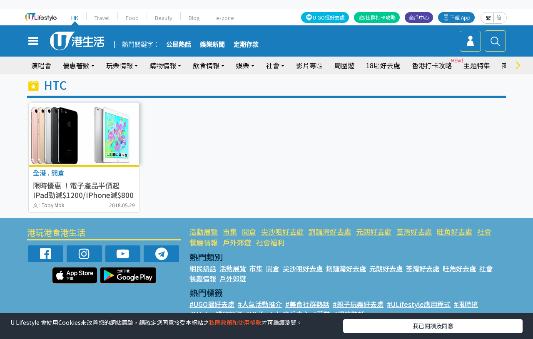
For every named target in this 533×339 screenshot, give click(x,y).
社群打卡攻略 (381, 17)
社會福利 (270, 242)
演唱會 (41, 65)
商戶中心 (419, 17)
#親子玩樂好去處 (358, 304)
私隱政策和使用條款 (235, 322)
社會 (484, 231)
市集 (230, 231)
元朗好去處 (373, 231)
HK (74, 18)
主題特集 (476, 65)
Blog (194, 18)
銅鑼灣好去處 (330, 231)
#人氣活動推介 (260, 304)
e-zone (225, 18)
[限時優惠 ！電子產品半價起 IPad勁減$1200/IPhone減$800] (84, 134)
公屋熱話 (178, 44)
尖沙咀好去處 (282, 231)
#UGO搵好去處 (211, 304)
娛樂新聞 (212, 44)
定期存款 (246, 44)
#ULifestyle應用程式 (419, 304)
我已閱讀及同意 (433, 326)
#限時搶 (466, 304)
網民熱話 (202, 268)
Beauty (163, 18)
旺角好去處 (454, 231)
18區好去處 (383, 65)
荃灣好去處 (414, 231)
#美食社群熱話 (307, 304)
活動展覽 (203, 231)
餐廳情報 (203, 242)
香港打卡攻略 (432, 65)
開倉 (249, 231)
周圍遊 (344, 65)
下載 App (460, 17)
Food (132, 18)
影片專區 (309, 65)
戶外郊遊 (237, 242)
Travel (102, 18)
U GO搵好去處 (329, 17)
